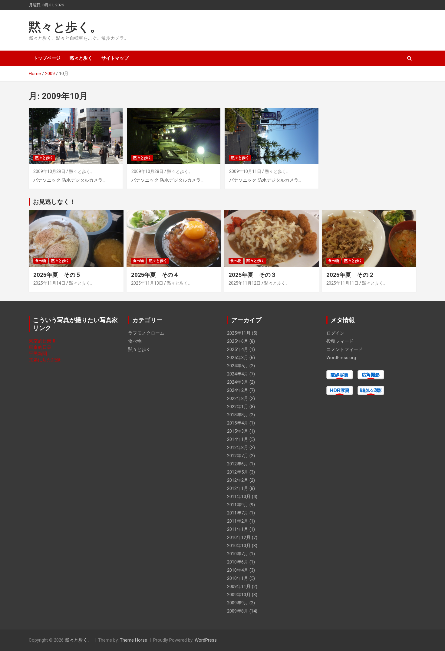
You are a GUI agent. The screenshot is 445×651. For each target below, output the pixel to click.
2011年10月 (239, 496)
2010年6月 (237, 562)
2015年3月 (237, 431)
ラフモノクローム (146, 333)
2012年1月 (237, 488)
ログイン (335, 333)
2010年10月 (239, 545)
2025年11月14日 (49, 283)
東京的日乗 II (42, 341)
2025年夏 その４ (155, 274)
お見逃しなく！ (54, 201)
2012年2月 (237, 480)
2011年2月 (237, 521)
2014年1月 (237, 439)
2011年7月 (237, 513)
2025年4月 (237, 349)
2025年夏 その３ (252, 274)
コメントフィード (344, 349)
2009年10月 (239, 594)
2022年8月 (237, 398)
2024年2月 (237, 390)
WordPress (206, 640)
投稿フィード (340, 341)
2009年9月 (237, 603)
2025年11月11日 (342, 283)
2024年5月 (237, 365)
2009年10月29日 (49, 171)
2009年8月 (237, 611)
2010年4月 (237, 570)
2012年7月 (237, 455)
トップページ (47, 58)
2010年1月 (237, 578)
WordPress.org (341, 357)
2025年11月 (239, 333)
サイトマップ (115, 58)
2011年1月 (237, 529)
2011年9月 (237, 504)
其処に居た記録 (45, 360)
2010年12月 (239, 537)
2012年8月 (237, 447)
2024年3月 (237, 382)
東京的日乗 (40, 347)
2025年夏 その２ (350, 274)
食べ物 (40, 261)
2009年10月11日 (245, 171)
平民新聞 (38, 353)
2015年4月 (237, 423)
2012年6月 (237, 464)
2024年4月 (237, 374)
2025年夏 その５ (57, 274)
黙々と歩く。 (65, 27)
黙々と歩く (81, 58)
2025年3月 (237, 357)
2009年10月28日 (147, 171)
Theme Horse (133, 640)
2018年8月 (237, 415)
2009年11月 (239, 586)
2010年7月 (237, 554)
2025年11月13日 (147, 283)
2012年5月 (237, 472)
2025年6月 (237, 341)
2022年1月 (237, 406)
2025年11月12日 (245, 283)
